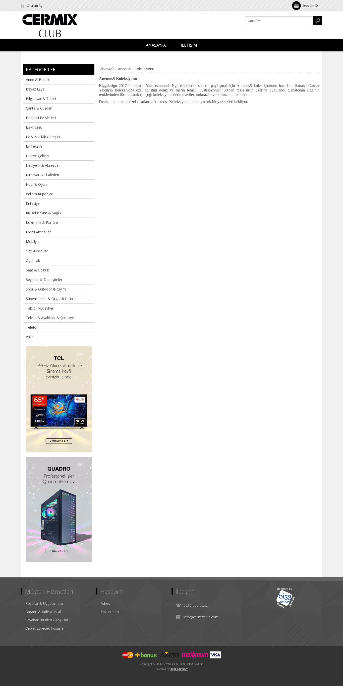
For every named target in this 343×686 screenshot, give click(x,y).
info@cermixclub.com (201, 617)
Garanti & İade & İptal (43, 611)
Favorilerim (110, 611)
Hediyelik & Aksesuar (43, 165)
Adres (105, 603)
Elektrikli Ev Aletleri (41, 117)
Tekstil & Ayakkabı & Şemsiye (50, 317)
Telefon (32, 327)
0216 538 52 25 (196, 605)
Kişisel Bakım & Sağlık (43, 213)
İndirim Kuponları (39, 193)
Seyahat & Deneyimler (44, 279)
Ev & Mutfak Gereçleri (43, 136)
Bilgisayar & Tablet (41, 98)
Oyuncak (33, 260)
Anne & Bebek (37, 79)
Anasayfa (107, 68)
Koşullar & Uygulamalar (44, 603)
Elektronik (34, 127)
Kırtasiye (33, 203)
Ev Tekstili (34, 146)
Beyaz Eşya (35, 89)
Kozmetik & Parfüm (42, 222)
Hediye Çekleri (37, 155)
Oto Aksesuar (37, 251)
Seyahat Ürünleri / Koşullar (46, 620)
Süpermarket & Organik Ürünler (51, 298)
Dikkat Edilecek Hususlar (45, 628)
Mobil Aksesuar (38, 232)
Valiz (29, 336)
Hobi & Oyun (36, 184)
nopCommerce (179, 669)
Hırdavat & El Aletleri (42, 174)
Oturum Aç (34, 6)
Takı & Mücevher (39, 308)
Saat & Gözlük (37, 270)
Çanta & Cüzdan (39, 108)
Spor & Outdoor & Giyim (46, 289)
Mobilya (32, 241)
